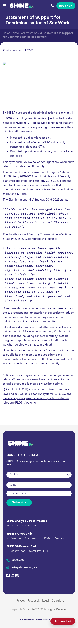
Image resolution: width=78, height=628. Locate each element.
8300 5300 (17, 560)
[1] (72, 113)
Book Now (66, 6)
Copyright (58, 601)
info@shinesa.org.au (24, 567)
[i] (48, 118)
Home (6, 33)
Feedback (34, 601)
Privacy (20, 601)
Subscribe (19, 502)
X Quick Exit (63, 621)
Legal (45, 601)
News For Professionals (27, 33)
